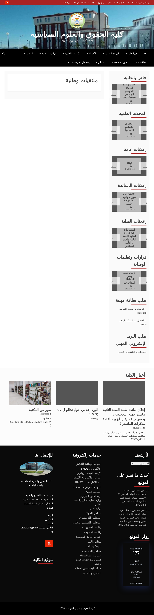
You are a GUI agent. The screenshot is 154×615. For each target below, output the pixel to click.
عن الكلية (133, 53)
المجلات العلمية (132, 113)
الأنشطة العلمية (72, 53)
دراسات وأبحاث (129, 127)
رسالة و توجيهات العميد (140, 3)
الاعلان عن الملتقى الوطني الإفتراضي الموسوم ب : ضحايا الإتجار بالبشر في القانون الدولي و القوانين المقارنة (129, 162)
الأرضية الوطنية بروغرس (89, 473)
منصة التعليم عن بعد (81, 3)
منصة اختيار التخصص (129, 91)
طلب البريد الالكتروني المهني (132, 352)
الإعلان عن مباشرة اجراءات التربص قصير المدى (129, 199)
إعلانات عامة (135, 149)
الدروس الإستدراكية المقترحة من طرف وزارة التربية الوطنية (129, 277)
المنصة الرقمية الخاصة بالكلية (118, 3)
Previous (144, 94)
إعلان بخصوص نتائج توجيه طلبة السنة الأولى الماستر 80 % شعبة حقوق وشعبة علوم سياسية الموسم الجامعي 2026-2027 (132, 497)
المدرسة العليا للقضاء (90, 555)
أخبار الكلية (135, 375)
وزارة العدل (95, 508)
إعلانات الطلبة (134, 221)
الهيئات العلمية (112, 53)
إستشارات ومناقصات (78, 62)
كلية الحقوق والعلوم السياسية (77, 34)
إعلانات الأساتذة (132, 185)
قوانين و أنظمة (49, 53)
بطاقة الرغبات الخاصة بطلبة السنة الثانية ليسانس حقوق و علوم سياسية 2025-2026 (129, 233)
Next (114, 94)
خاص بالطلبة (135, 77)
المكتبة (29, 53)
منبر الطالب (66, 3)
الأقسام (92, 53)
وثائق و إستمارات (98, 3)
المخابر (101, 62)
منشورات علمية (122, 62)
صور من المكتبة (40, 410)
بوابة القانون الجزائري (90, 496)
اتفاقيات (142, 62)
